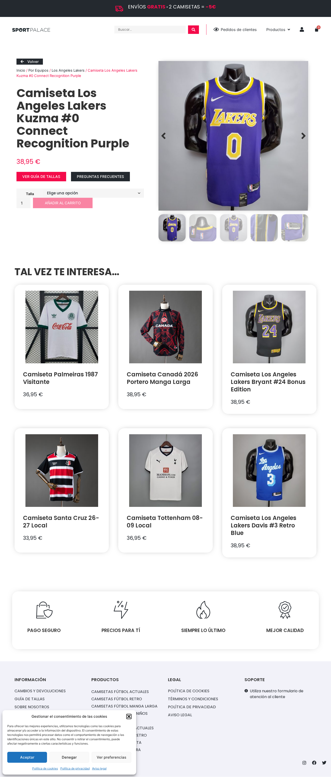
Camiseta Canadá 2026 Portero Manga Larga (162, 378)
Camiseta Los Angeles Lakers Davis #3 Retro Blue (263, 525)
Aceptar (27, 757)
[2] (233, 136)
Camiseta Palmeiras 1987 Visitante (60, 378)
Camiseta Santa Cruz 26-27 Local (61, 521)
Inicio (20, 70)
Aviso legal (99, 768)
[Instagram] (304, 762)
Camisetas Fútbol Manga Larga (124, 706)
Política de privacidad (75, 768)
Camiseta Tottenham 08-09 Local (165, 521)
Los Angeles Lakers (68, 70)
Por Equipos (38, 70)
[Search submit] (193, 29)
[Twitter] (324, 762)
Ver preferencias (111, 757)
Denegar (69, 757)
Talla (30, 194)
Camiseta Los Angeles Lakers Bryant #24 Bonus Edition (268, 381)
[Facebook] (314, 762)
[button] (128, 716)
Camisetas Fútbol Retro (116, 699)
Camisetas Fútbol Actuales (120, 691)
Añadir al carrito (63, 203)
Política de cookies (45, 768)
